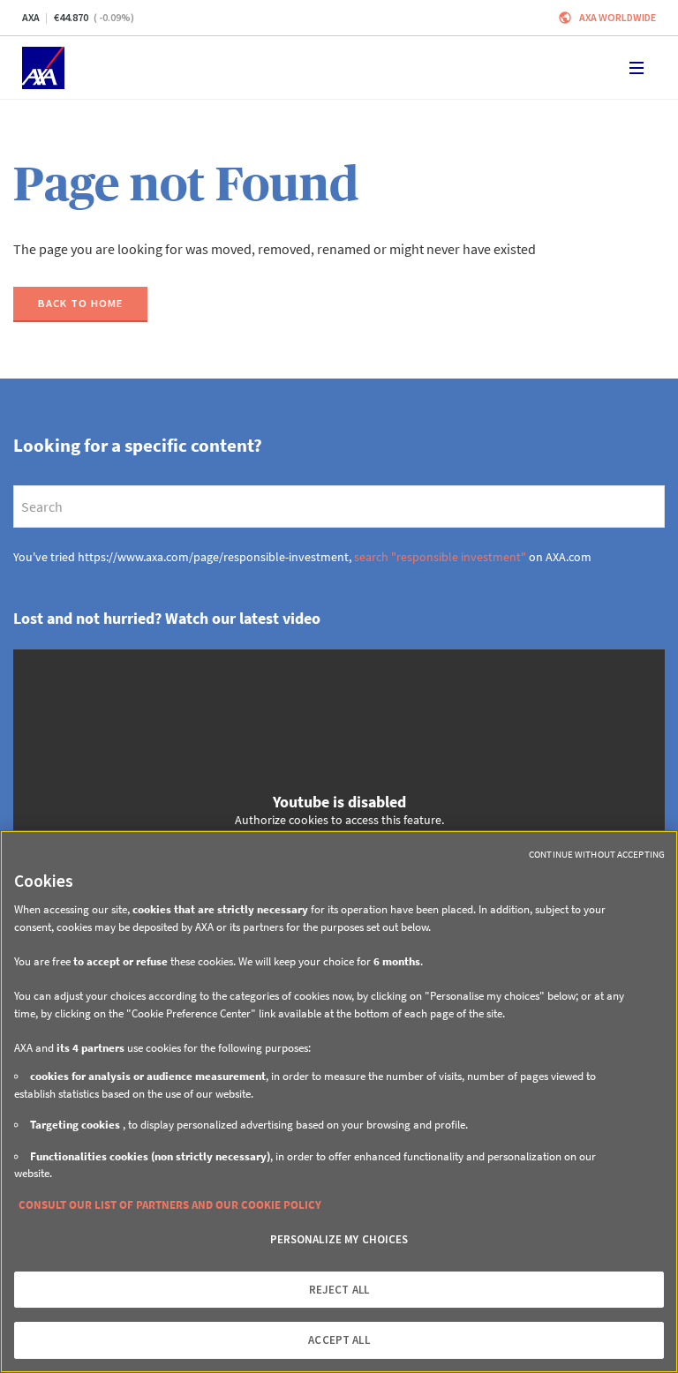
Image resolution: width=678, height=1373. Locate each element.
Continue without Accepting (597, 854)
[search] (339, 506)
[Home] (43, 68)
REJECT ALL (339, 1289)
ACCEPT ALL (338, 1339)
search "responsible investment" (440, 557)
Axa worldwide (617, 17)
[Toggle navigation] (636, 68)
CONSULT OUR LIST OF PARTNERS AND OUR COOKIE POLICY (170, 1204)
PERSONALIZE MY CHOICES (339, 1239)
